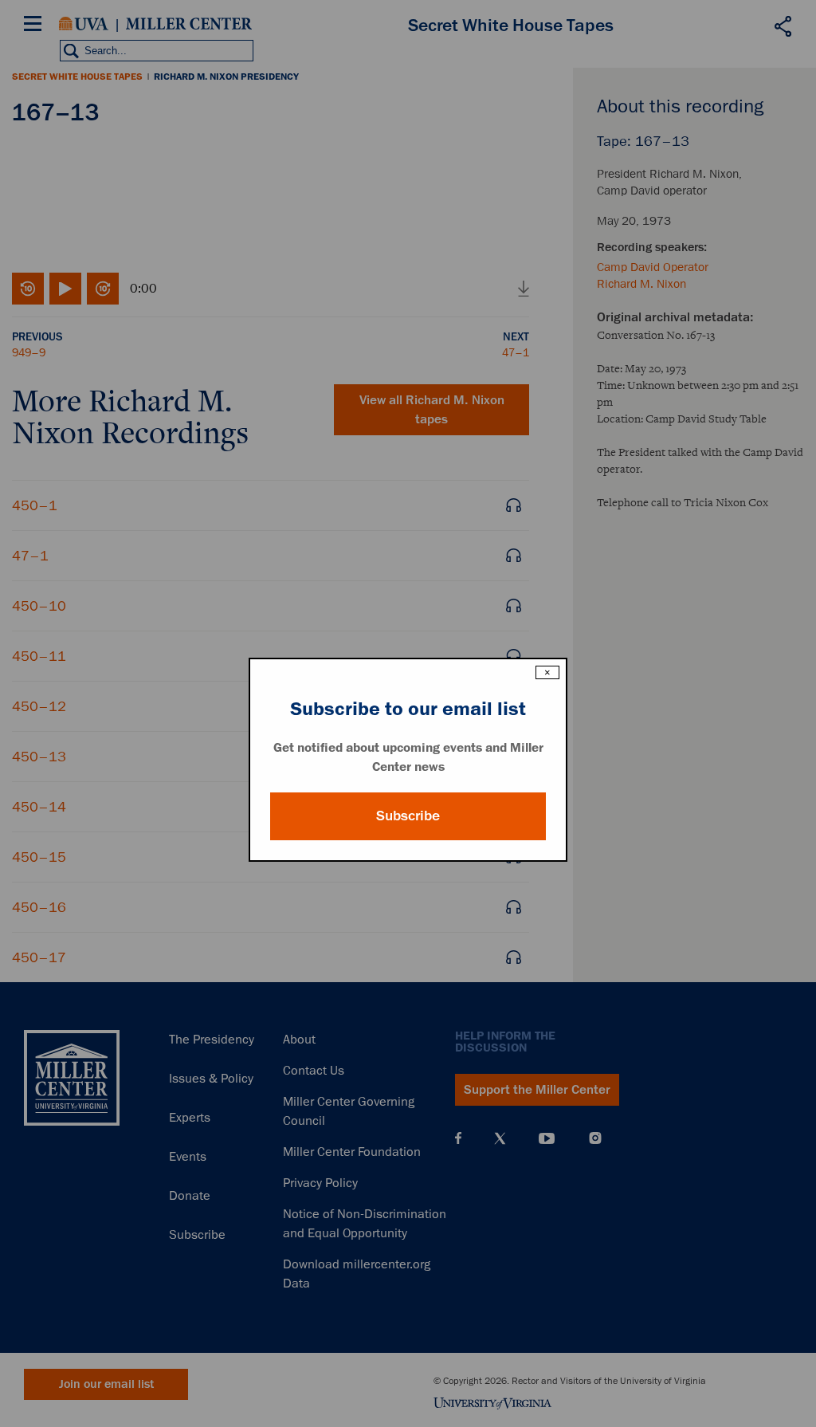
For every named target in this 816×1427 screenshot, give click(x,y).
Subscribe (408, 815)
